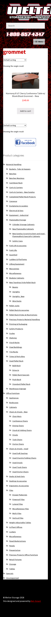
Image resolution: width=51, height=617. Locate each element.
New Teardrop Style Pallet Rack (22, 282)
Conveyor (13, 201)
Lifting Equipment (16, 264)
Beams (15, 287)
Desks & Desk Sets (17, 476)
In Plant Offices (15, 527)
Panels (12, 546)
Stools (15, 435)
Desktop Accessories (18, 481)
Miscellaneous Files (20, 509)
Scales (12, 333)
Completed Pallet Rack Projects (22, 197)
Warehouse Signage (17, 388)
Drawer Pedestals (19, 495)
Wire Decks (16, 301)
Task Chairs (17, 439)
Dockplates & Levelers (18, 206)
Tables (12, 569)
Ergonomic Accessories (19, 485)
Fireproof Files (18, 499)
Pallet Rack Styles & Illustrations (23, 315)
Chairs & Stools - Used (18, 448)
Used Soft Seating (19, 453)
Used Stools (17, 462)
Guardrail (13, 255)
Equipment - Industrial (18, 215)
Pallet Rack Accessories (19, 310)
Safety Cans (17, 241)
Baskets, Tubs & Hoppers (19, 169)
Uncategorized (12, 578)
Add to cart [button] (25, 111)
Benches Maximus (16, 178)
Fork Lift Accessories (18, 245)
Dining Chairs (18, 425)
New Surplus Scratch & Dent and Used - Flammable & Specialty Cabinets (29, 235)
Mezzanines (14, 268)
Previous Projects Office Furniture (23, 555)
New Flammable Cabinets (23, 229)
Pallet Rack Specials (20, 375)
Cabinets (13, 407)
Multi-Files (16, 513)
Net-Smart (36, 601)
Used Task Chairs (19, 467)
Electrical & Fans (16, 210)
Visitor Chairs (18, 444)
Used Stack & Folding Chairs (24, 458)
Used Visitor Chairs (20, 472)
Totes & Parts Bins (17, 356)
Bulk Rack (16, 365)
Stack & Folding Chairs (22, 430)
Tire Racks (13, 352)
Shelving (13, 338)
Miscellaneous (15, 273)
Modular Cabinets (16, 278)
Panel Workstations (17, 541)
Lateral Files (17, 504)
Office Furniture (12, 393)
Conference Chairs (20, 421)
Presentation (14, 550)
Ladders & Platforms (18, 259)
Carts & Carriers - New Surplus (22, 192)
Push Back (16, 379)
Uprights (16, 292)
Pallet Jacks (14, 305)
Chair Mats (16, 416)
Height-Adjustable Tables (20, 522)
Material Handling (13, 164)
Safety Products (16, 329)
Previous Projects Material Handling (24, 319)
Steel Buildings (15, 347)
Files (11, 490)
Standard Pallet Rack (21, 384)
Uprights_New (18, 296)
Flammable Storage (17, 220)
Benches (12, 174)
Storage (12, 564)
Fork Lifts (13, 250)
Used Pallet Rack (16, 361)
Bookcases (13, 402)
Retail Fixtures (15, 559)
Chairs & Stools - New (18, 412)
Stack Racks (14, 342)
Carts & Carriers (16, 187)
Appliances (14, 398)
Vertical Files (17, 518)
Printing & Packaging (18, 324)
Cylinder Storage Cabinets (23, 224)
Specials (9, 573)
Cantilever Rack (15, 183)
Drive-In (15, 370)
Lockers (12, 532)
